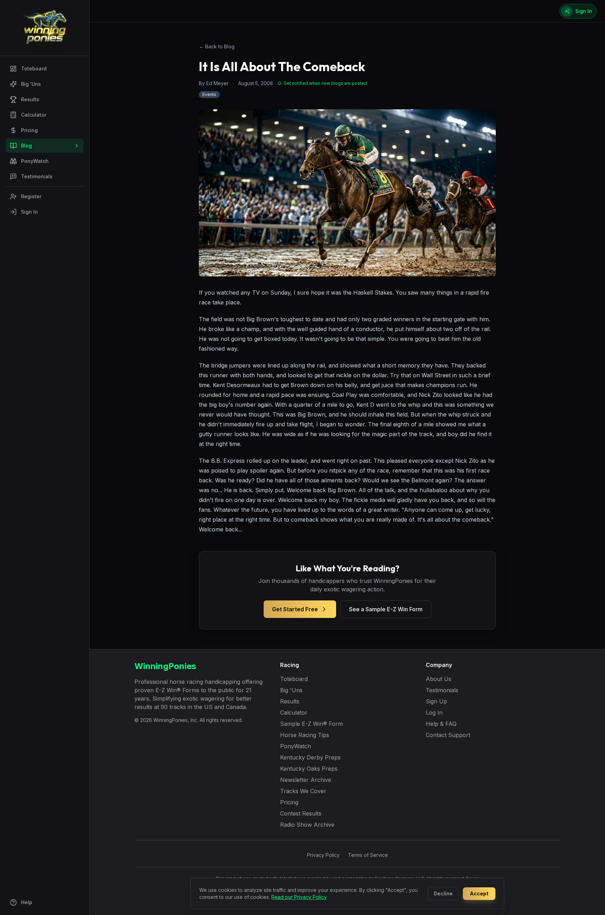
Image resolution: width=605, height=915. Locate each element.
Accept (479, 893)
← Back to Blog (217, 46)
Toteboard (34, 68)
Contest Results (300, 813)
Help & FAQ (441, 723)
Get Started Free (295, 609)
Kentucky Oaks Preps (309, 768)
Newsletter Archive (305, 779)
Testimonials (37, 176)
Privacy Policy (323, 855)
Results (30, 99)
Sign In (29, 212)
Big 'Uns (31, 84)
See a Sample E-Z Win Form (386, 609)
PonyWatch (35, 161)
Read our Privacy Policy (299, 897)
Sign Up (436, 701)
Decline (443, 893)
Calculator (33, 115)
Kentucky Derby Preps (310, 757)
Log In (434, 712)
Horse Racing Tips (304, 734)
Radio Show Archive (307, 824)
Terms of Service (368, 855)
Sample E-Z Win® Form (311, 723)
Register (31, 196)
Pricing (29, 130)
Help (26, 902)
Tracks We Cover (303, 790)
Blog (26, 146)
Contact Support (448, 734)
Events (209, 94)
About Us (438, 678)
